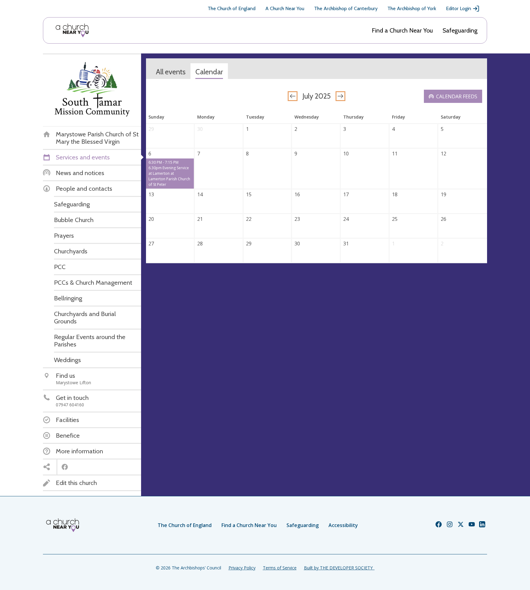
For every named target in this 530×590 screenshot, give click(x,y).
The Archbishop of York (411, 8)
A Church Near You (284, 8)
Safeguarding (460, 30)
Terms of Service (280, 568)
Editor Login (458, 8)
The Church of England (231, 8)
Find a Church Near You (402, 30)
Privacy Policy (242, 568)
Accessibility (343, 525)
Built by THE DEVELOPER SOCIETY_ (339, 568)
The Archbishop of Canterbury (346, 8)
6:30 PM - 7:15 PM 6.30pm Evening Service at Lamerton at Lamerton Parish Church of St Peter (169, 173)
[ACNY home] (72, 30)
